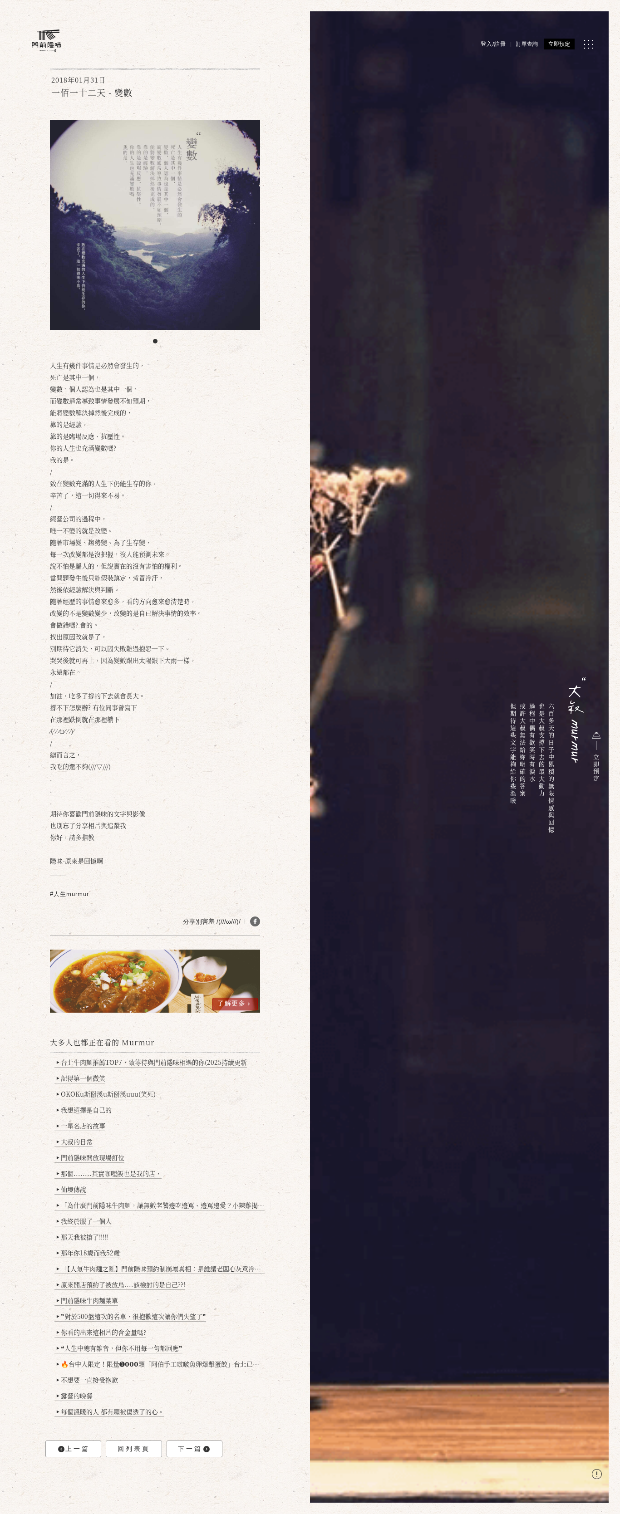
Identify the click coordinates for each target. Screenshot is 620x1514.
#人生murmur (69, 894)
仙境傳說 (71, 1189)
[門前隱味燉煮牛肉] (46, 40)
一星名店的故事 (80, 1125)
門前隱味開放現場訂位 (90, 1157)
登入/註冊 (493, 44)
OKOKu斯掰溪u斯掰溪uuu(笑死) (106, 1093)
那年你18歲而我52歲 (88, 1252)
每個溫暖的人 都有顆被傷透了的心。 (110, 1411)
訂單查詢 (527, 44)
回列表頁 (134, 1448)
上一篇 (77, 1448)
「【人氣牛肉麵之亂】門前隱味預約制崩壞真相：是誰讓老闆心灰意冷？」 (160, 1268)
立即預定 (559, 44)
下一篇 (190, 1448)
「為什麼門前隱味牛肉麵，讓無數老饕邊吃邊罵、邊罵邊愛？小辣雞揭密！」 (160, 1205)
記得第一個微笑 (80, 1078)
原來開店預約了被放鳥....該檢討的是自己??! (120, 1284)
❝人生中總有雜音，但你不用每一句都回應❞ (119, 1347)
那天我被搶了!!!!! (82, 1236)
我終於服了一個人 (84, 1220)
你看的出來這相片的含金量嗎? (101, 1332)
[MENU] (588, 44)
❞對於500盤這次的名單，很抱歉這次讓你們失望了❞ (131, 1316)
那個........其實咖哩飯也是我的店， (109, 1173)
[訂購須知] (597, 1475)
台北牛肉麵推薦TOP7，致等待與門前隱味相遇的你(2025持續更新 (151, 1062)
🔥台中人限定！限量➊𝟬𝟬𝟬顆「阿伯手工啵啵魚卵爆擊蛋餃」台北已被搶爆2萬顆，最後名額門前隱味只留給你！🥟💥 (160, 1363)
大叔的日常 (74, 1141)
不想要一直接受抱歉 (87, 1379)
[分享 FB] (255, 921)
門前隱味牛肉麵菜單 (87, 1300)
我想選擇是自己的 (84, 1109)
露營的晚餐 (74, 1395)
